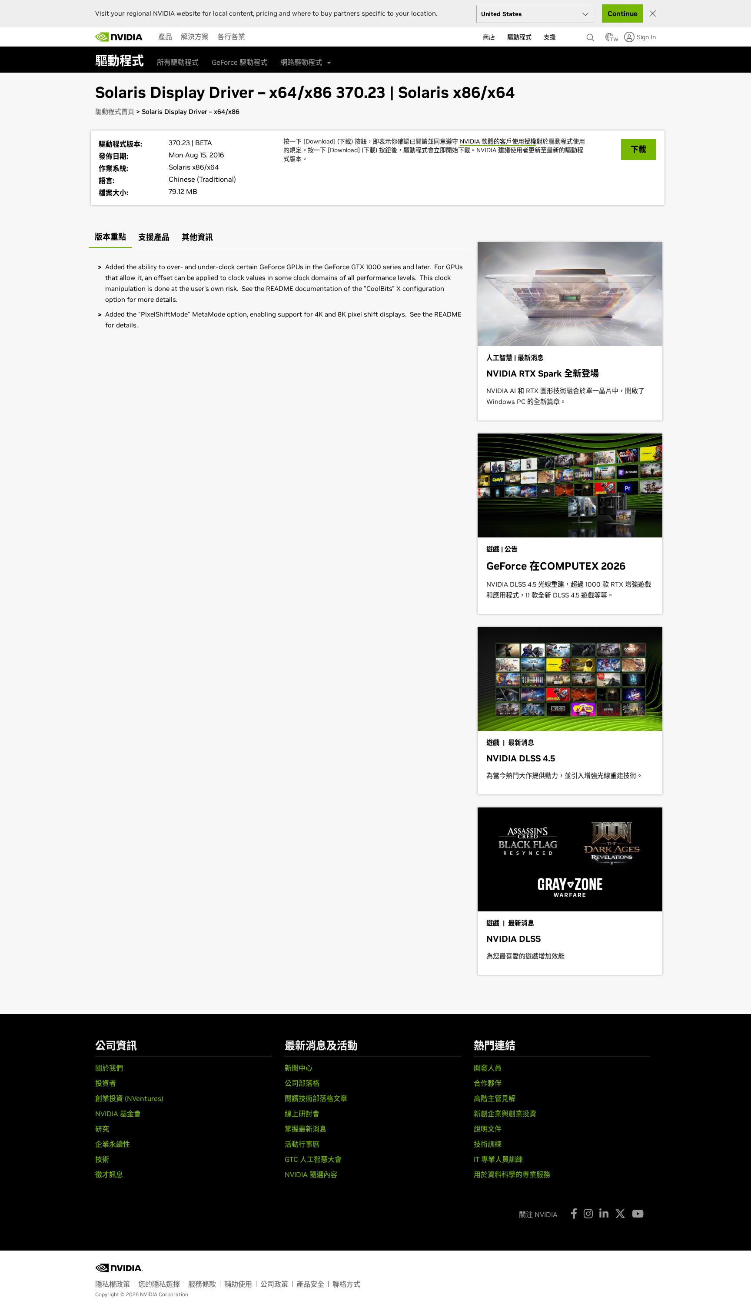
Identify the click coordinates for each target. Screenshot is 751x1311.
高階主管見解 (494, 1098)
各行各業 (231, 36)
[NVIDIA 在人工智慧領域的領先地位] (119, 37)
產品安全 (310, 1284)
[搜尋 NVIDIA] (591, 35)
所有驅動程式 (178, 62)
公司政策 (274, 1284)
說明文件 (488, 1128)
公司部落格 (302, 1083)
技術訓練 (488, 1144)
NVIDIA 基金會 (118, 1113)
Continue (623, 13)
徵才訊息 (109, 1174)
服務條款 (202, 1284)
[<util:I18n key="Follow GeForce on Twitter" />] (620, 1213)
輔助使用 (238, 1284)
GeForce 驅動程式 (239, 62)
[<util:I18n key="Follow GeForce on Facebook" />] (574, 1213)
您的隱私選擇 (159, 1284)
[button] (609, 39)
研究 (102, 1128)
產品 (165, 36)
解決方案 (195, 36)
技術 (102, 1159)
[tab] (110, 237)
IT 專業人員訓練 (498, 1159)
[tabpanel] (280, 295)
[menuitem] (165, 36)
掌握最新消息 (305, 1128)
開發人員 (488, 1068)
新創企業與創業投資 (505, 1113)
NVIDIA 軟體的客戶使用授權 (498, 141)
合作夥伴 (488, 1083)
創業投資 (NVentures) (129, 1098)
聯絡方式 (346, 1284)
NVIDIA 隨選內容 (311, 1174)
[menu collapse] (256, 37)
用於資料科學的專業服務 (512, 1174)
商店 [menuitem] (489, 37)
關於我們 (109, 1068)
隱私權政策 (112, 1284)
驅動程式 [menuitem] (519, 37)
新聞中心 (298, 1068)
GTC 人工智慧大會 (313, 1159)
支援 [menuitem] (550, 37)
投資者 (105, 1083)
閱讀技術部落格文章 (316, 1098)
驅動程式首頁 (114, 111)
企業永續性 (112, 1144)
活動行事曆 (302, 1144)
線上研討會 (302, 1113)
